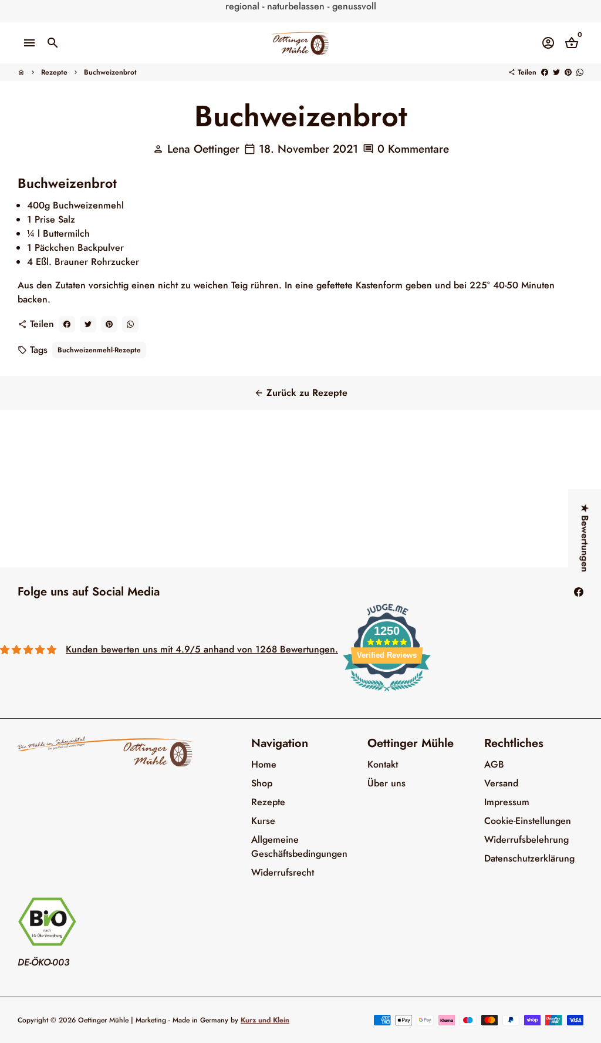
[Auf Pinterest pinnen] (568, 72)
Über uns (386, 783)
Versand (501, 783)
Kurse (263, 820)
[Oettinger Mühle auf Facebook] (578, 591)
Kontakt (382, 764)
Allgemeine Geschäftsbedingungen (299, 846)
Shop (261, 783)
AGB (494, 764)
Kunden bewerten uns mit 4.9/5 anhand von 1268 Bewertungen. (202, 649)
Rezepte (54, 72)
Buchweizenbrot (110, 72)
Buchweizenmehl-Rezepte (99, 350)
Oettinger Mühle (103, 1020)
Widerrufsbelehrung (526, 839)
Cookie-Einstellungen (527, 820)
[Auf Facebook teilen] (544, 72)
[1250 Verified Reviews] (386, 693)
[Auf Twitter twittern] (556, 72)
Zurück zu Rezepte (300, 392)
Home (263, 764)
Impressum (506, 802)
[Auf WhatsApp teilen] (579, 72)
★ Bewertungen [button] (585, 538)
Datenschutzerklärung (529, 858)
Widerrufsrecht (282, 872)
